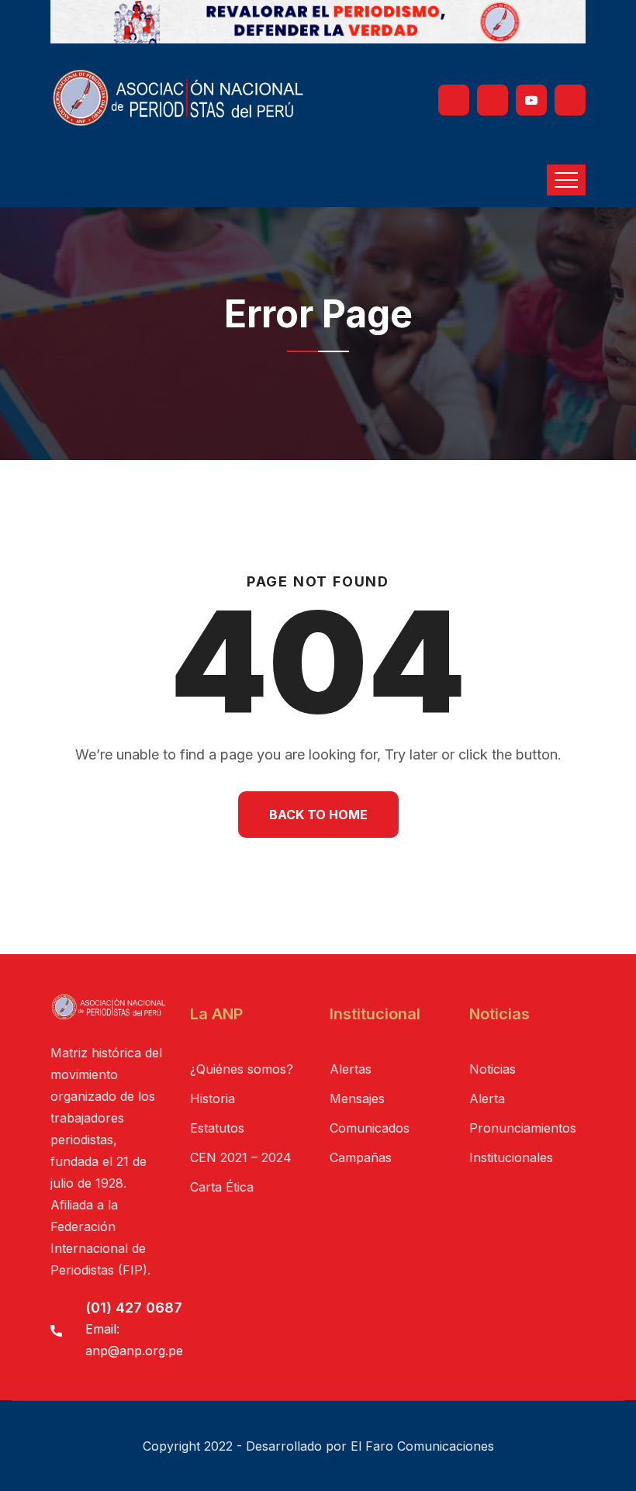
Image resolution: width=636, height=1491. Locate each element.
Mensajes (357, 1098)
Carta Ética (222, 1187)
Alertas (351, 1069)
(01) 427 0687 (133, 1307)
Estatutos (217, 1128)
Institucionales (511, 1157)
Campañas (361, 1157)
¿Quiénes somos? (241, 1069)
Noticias (492, 1069)
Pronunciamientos (522, 1128)
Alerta (487, 1098)
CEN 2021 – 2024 (241, 1157)
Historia (212, 1098)
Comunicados (370, 1128)
